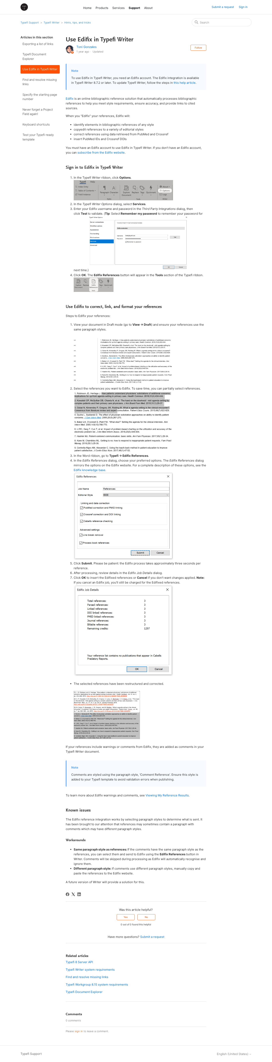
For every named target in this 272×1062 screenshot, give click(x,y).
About (148, 8)
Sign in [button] (243, 7)
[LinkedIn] (79, 894)
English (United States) (233, 1054)
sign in (79, 1031)
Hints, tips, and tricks (77, 22)
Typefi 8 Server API (79, 962)
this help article (185, 83)
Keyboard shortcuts (36, 124)
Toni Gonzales (86, 47)
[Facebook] (67, 894)
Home (87, 8)
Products (102, 8)
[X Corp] (73, 894)
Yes (126, 917)
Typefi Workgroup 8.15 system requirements (97, 984)
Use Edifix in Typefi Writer (40, 69)
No (146, 917)
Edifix (69, 98)
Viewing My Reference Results (167, 795)
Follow (198, 47)
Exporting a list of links (38, 44)
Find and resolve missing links (40, 82)
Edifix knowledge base (89, 470)
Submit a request (223, 7)
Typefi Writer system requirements (90, 969)
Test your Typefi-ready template (38, 137)
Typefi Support (30, 22)
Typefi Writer (52, 22)
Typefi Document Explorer (34, 56)
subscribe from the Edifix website (101, 152)
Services (118, 8)
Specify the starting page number (40, 97)
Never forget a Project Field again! (38, 112)
